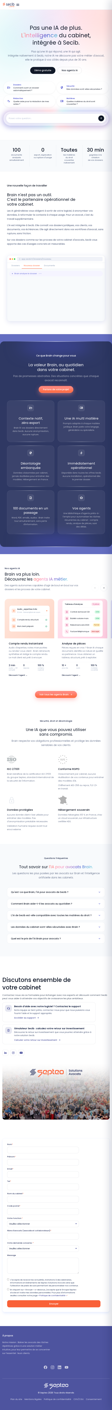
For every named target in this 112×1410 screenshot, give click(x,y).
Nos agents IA (70, 70)
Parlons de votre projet (56, 389)
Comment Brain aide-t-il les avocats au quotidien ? (56, 903)
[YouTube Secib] (21, 1053)
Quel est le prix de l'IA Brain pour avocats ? (56, 938)
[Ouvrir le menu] (18, 5)
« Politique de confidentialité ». (52, 1295)
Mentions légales (33, 1399)
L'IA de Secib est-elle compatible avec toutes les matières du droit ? (56, 915)
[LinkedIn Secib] (5, 1053)
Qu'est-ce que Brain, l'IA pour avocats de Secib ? (56, 892)
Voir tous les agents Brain (56, 694)
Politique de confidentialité (57, 1399)
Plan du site (16, 1399)
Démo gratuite (42, 70)
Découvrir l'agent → (18, 675)
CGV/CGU (79, 1399)
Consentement (94, 1399)
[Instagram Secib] (13, 1053)
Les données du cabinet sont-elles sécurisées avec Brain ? (56, 927)
